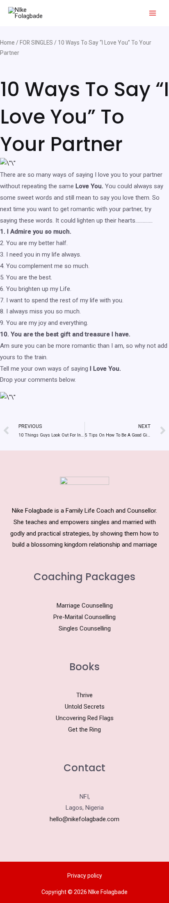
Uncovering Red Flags (85, 718)
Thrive (84, 695)
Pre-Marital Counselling (84, 617)
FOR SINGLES (36, 42)
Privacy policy (84, 875)
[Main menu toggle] (152, 13)
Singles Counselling (85, 628)
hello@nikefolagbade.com (84, 819)
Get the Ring (84, 729)
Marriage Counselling (85, 605)
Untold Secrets (85, 706)
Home (7, 42)
